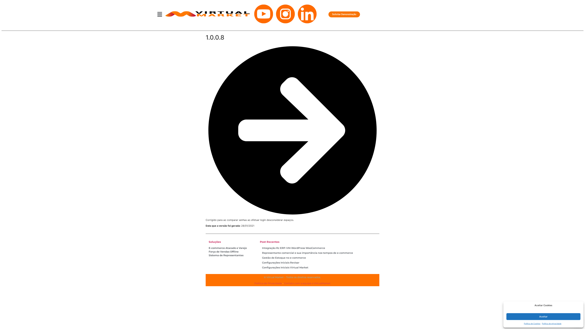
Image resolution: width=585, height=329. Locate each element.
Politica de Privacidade (268, 283)
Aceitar (543, 316)
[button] (160, 14)
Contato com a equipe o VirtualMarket (307, 283)
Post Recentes (269, 241)
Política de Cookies (532, 323)
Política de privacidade (551, 323)
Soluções (215, 241)
